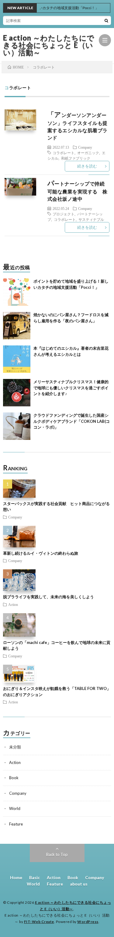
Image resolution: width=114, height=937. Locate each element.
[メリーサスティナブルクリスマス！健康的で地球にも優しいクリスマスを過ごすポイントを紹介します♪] (16, 392)
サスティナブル (91, 219)
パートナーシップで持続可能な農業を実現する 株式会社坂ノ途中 (77, 191)
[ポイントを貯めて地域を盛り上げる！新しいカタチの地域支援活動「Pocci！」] (16, 292)
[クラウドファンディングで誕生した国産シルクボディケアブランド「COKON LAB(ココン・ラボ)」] (16, 426)
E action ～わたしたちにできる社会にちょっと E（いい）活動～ (49, 45)
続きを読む (87, 166)
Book (14, 777)
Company (85, 147)
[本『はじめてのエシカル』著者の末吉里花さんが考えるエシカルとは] (16, 359)
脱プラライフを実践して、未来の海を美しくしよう (48, 596)
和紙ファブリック (75, 158)
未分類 (15, 746)
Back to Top (57, 854)
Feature (16, 824)
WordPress (87, 921)
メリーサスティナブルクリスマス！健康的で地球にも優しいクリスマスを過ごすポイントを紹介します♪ (71, 387)
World (14, 808)
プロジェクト (63, 214)
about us (79, 883)
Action (13, 604)
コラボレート (63, 152)
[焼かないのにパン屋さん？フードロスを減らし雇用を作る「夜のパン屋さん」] (16, 325)
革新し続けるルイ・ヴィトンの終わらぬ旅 (40, 553)
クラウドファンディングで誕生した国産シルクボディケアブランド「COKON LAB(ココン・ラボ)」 (71, 421)
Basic (34, 877)
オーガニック (88, 152)
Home (16, 877)
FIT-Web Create (39, 921)
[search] (106, 20)
